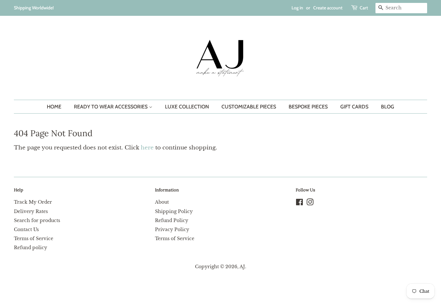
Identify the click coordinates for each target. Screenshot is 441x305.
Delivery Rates (31, 211)
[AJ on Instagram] (309, 203)
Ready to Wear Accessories (111, 107)
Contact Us (26, 229)
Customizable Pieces (248, 107)
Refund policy (30, 247)
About (162, 202)
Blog (387, 107)
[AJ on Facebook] (299, 203)
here (147, 147)
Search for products (37, 220)
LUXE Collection (187, 107)
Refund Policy (171, 220)
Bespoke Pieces (308, 107)
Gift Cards (354, 107)
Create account (328, 8)
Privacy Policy (172, 229)
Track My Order (33, 202)
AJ (242, 266)
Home (54, 107)
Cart (364, 8)
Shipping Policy (174, 211)
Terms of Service (33, 238)
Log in (297, 8)
